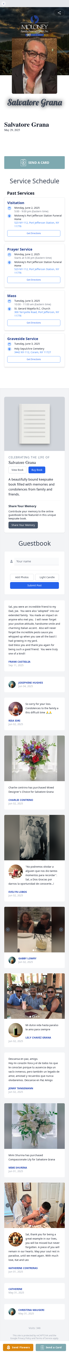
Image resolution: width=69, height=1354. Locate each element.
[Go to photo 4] (36, 1016)
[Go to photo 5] (38, 1016)
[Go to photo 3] (34, 1016)
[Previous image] (8, 929)
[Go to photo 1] (33, 950)
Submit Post (34, 585)
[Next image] (61, 929)
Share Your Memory (23, 525)
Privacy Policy (24, 1338)
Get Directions (34, 233)
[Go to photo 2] (35, 950)
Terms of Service (44, 1338)
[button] (34, 758)
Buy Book (36, 470)
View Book (17, 470)
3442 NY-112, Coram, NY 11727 (32, 352)
